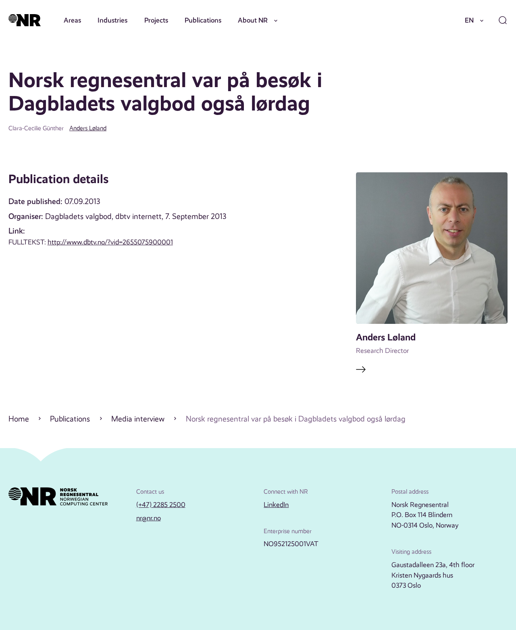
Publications (203, 20)
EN (469, 20)
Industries (112, 20)
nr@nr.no (148, 518)
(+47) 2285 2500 (160, 505)
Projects (156, 20)
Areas (72, 20)
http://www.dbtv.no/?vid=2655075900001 (110, 242)
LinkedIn (276, 505)
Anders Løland (87, 128)
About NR (253, 20)
